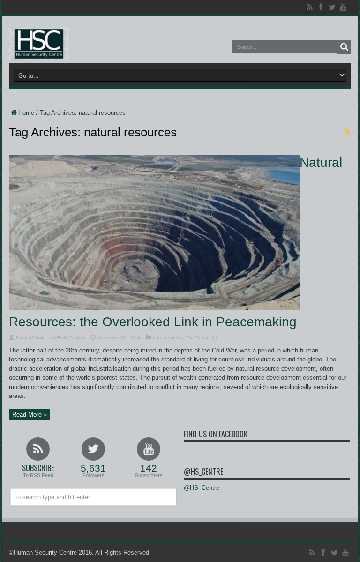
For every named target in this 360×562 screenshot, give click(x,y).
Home (26, 112)
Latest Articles (168, 337)
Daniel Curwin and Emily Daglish (50, 337)
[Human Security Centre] (38, 44)
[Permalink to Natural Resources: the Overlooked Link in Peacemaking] (154, 307)
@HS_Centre (203, 471)
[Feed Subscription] (347, 131)
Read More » (29, 414)
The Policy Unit (202, 337)
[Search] (344, 47)
